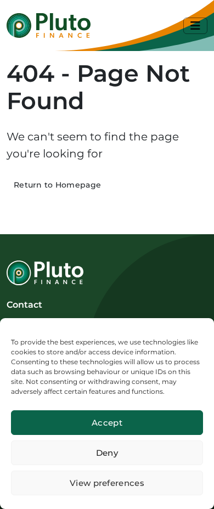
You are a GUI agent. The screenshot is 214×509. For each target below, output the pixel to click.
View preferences (107, 483)
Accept (107, 422)
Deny (107, 453)
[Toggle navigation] (195, 26)
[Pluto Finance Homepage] (49, 25)
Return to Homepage (57, 185)
